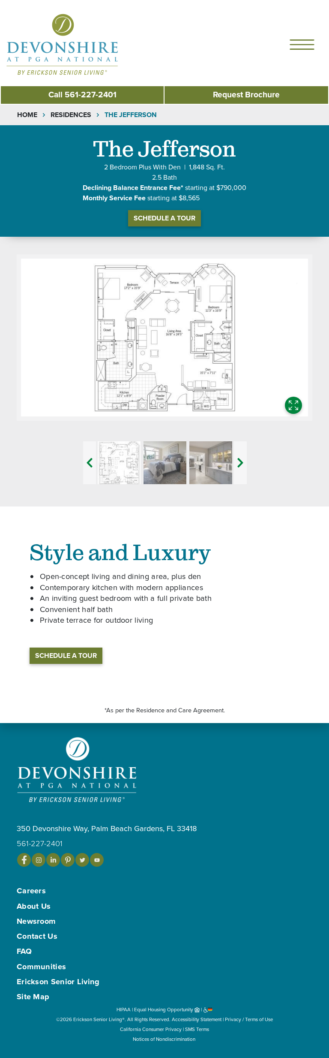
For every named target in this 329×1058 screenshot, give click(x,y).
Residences (71, 115)
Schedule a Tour (164, 218)
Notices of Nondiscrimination (165, 1039)
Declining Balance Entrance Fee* (133, 188)
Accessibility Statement (196, 1019)
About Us (34, 906)
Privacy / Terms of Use (249, 1019)
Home (27, 115)
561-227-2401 (82, 94)
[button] (79, 43)
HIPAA (124, 1010)
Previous (89, 462)
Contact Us (37, 936)
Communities (41, 966)
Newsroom (36, 921)
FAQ (24, 951)
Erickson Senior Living (58, 981)
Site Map (33, 996)
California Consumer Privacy (151, 1029)
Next (240, 462)
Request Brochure (246, 94)
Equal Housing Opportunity (164, 1010)
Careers (31, 890)
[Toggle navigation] (302, 44)
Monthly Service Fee (114, 198)
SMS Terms (197, 1029)
